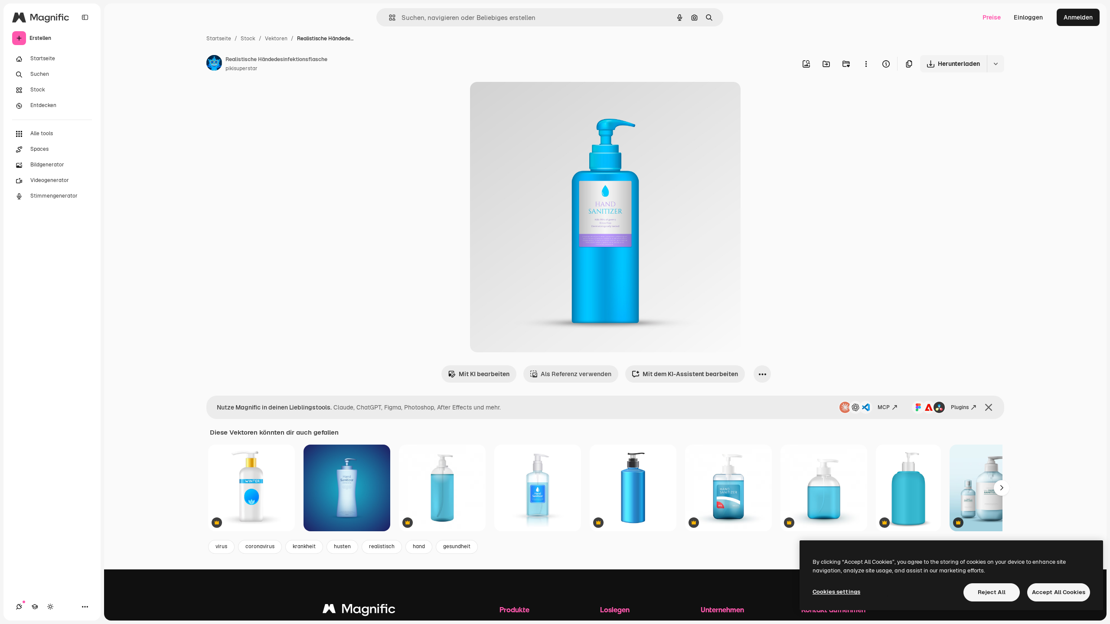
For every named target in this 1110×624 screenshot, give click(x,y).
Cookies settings (836, 591)
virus (221, 546)
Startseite (218, 38)
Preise (992, 17)
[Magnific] (359, 611)
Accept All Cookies (1058, 592)
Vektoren (276, 38)
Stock (248, 38)
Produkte (514, 609)
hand (419, 546)
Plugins (960, 407)
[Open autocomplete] (389, 17)
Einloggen (1028, 17)
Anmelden (1078, 17)
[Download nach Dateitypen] (995, 63)
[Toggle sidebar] (85, 17)
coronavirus (259, 546)
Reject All (992, 592)
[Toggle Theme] (50, 607)
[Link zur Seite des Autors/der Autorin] (214, 64)
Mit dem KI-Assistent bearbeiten (690, 374)
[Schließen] (988, 407)
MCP (884, 407)
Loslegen (615, 609)
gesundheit (456, 546)
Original (525, 98)
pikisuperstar (241, 68)
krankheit (304, 546)
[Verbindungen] (19, 607)
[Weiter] (1001, 488)
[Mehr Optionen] (866, 63)
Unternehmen (722, 609)
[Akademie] (35, 607)
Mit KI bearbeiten (484, 374)
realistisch (382, 546)
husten (342, 546)
